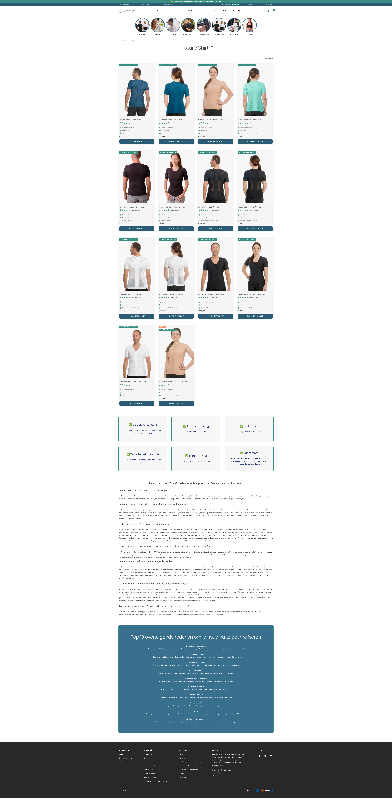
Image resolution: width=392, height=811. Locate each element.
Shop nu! (218, 2)
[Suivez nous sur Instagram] (265, 756)
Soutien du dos (214, 11)
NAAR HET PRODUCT (137, 142)
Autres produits (229, 11)
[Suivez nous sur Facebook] (259, 756)
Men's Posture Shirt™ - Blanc (130, 295)
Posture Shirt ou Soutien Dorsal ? (155, 781)
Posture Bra (201, 11)
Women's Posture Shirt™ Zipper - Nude (173, 383)
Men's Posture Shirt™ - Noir (208, 208)
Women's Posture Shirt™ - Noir (249, 121)
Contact (121, 754)
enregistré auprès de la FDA (145, 552)
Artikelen (182, 773)
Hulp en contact (269, 4)
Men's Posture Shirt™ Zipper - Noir (211, 295)
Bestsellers (156, 11)
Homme (167, 11)
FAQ (120, 762)
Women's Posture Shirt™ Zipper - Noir (252, 295)
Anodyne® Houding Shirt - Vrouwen (172, 208)
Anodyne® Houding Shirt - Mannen (132, 208)
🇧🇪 (239, 11)
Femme (176, 11)
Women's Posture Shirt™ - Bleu (171, 121)
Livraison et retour (125, 758)
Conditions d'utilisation (187, 766)
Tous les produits (149, 777)
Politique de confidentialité (189, 770)
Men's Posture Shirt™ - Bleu (130, 121)
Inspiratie (182, 777)
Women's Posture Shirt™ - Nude (210, 121)
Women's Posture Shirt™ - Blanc (171, 295)
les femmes (168, 510)
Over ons (251, 4)
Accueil (120, 41)
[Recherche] (268, 11)
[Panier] (272, 11)
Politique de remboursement (190, 762)
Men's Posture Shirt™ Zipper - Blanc (132, 383)
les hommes (157, 510)
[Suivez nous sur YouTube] (271, 756)
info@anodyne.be (124, 614)
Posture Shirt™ (187, 11)
